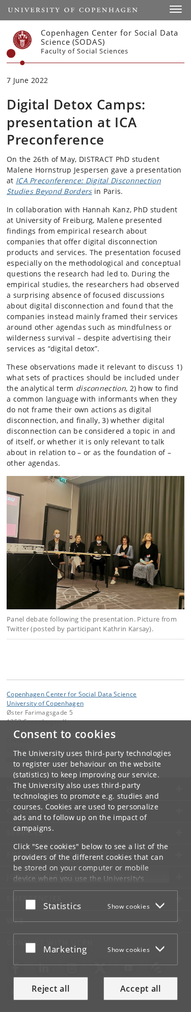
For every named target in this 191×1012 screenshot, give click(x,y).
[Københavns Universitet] (19, 48)
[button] (176, 9)
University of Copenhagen (45, 703)
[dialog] (95, 866)
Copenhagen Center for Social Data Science (72, 694)
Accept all (140, 988)
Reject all (50, 988)
